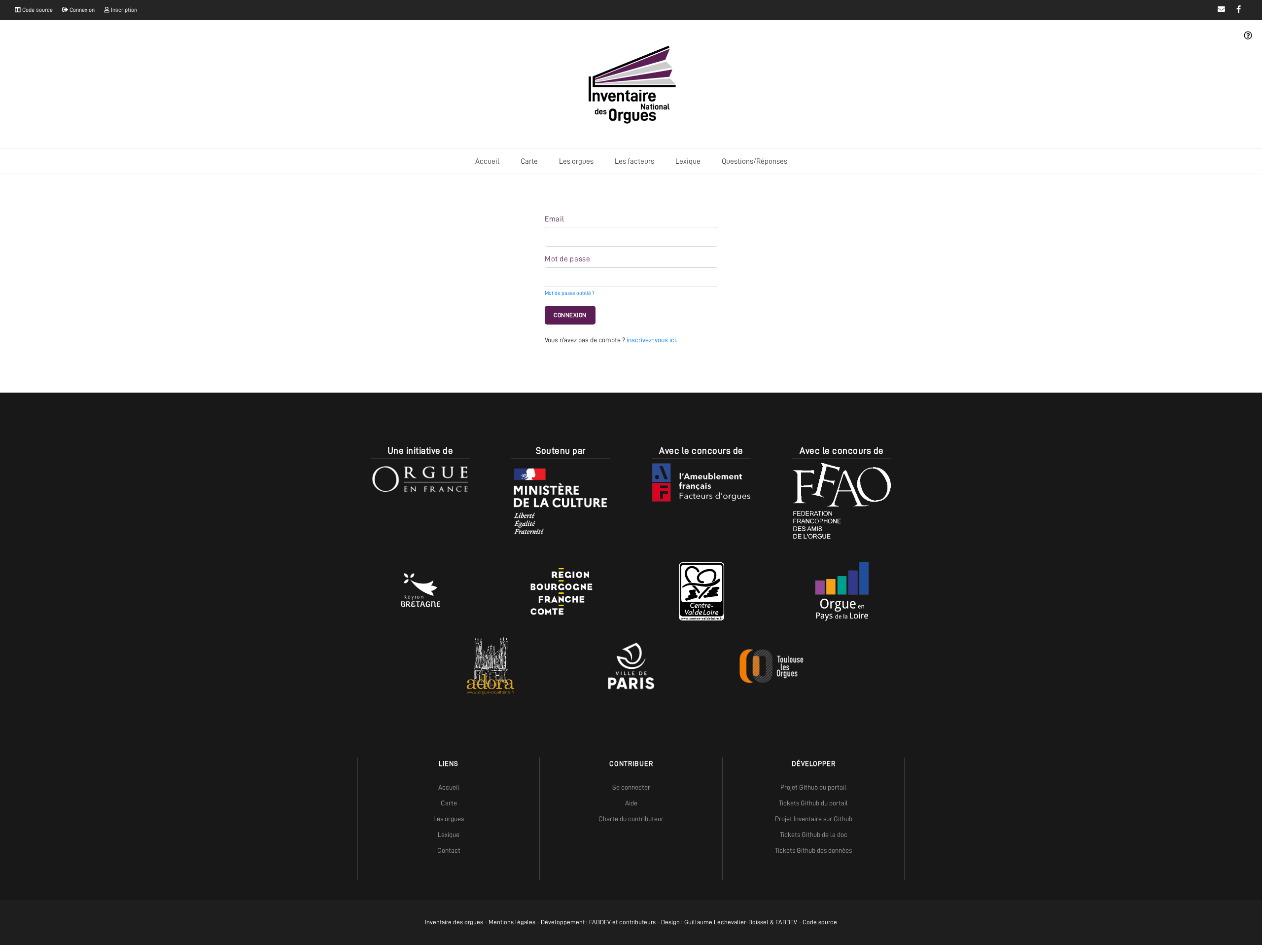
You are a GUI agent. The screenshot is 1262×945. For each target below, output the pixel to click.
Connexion (81, 10)
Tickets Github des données (813, 850)
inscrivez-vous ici (651, 339)
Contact (448, 850)
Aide (631, 803)
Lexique (688, 161)
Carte (529, 161)
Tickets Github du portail (813, 803)
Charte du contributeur (631, 818)
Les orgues (576, 161)
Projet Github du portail (813, 787)
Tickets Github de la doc (813, 834)
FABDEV (600, 922)
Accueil (487, 161)
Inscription (123, 10)
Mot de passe (567, 259)
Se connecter (631, 787)
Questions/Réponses (754, 161)
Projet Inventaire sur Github (813, 818)
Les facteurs (634, 161)
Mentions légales (512, 922)
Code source (37, 10)
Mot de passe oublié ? (570, 293)
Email (554, 219)
